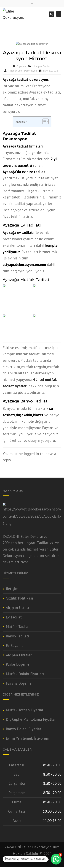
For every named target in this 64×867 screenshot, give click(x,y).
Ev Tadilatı (14, 617)
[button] (56, 859)
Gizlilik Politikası (19, 598)
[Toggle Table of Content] (44, 121)
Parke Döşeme (17, 664)
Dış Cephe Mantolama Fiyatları (31, 719)
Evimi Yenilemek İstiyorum (27, 738)
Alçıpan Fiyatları (19, 655)
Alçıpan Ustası (17, 607)
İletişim (12, 588)
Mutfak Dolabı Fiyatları (25, 673)
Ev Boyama (14, 645)
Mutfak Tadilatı (18, 626)
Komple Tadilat (42, 66)
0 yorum (21, 66)
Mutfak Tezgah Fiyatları (25, 710)
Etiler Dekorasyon (27, 70)
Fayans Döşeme (18, 683)
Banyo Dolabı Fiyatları (24, 728)
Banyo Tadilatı (17, 636)
